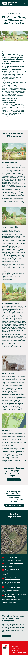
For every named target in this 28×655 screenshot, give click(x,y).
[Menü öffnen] (25, 3)
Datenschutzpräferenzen (18, 652)
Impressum (14, 650)
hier (13, 114)
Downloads (14, 646)
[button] (14, 479)
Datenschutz (15, 648)
